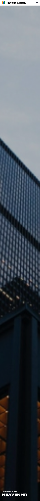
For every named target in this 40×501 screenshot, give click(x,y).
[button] (37, 3)
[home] (14, 2)
